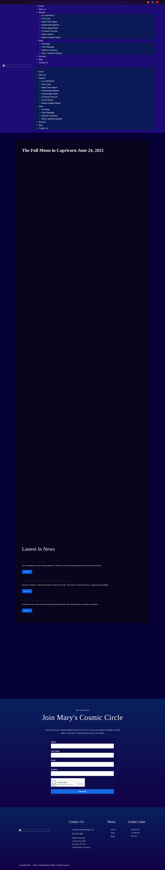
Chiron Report (47, 34)
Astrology (46, 44)
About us (42, 9)
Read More (27, 572)
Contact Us (43, 63)
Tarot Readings (48, 47)
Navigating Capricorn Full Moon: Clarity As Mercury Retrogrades (47, 581)
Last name (55, 751)
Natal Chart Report (49, 22)
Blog (40, 59)
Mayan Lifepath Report (51, 37)
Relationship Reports (50, 25)
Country (54, 769)
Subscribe (82, 791)
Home (41, 6)
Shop (41, 41)
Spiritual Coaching (49, 50)
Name (53, 742)
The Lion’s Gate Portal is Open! (34, 562)
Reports (42, 12)
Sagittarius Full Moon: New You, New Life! (38, 600)
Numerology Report (50, 28)
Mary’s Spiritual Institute (52, 53)
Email (53, 760)
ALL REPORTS (48, 15)
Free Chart (46, 19)
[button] (93, 68)
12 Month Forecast (49, 31)
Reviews (42, 56)
